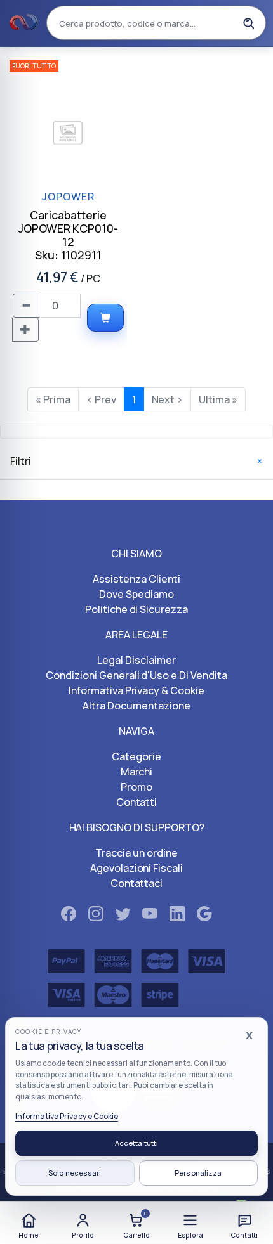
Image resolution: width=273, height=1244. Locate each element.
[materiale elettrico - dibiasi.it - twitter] (123, 916)
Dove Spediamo (136, 594)
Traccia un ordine (136, 853)
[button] (190, 1224)
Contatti (136, 802)
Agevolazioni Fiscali (136, 868)
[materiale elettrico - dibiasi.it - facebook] (68, 916)
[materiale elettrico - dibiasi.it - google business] (204, 916)
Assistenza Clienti (136, 579)
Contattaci (136, 883)
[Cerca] (248, 23)
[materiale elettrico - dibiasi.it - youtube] (149, 916)
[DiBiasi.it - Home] (24, 23)
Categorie (136, 756)
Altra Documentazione (136, 706)
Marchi (137, 772)
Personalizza (198, 1172)
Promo (136, 787)
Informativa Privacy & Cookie (136, 690)
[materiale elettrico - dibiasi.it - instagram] (95, 916)
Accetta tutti (136, 1143)
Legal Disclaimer (136, 660)
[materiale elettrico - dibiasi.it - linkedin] (177, 916)
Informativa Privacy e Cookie (66, 1116)
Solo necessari (75, 1172)
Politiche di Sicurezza (136, 609)
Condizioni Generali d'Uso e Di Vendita (136, 675)
